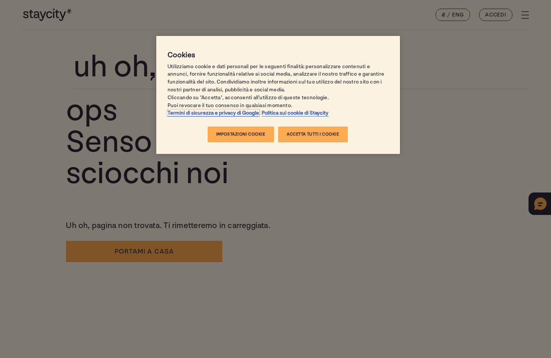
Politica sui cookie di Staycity (295, 113)
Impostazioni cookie (240, 134)
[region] (278, 95)
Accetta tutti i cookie (313, 134)
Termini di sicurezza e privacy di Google (213, 113)
